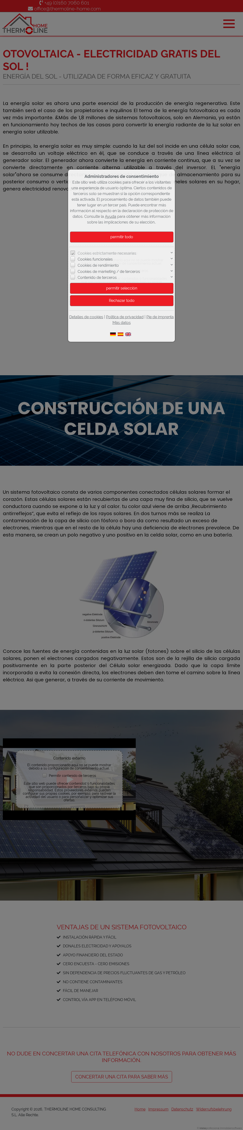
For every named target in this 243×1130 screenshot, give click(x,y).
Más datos (121, 322)
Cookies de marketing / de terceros (109, 271)
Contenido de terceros (97, 277)
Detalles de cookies (86, 317)
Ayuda (110, 216)
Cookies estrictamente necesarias (107, 253)
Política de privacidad (125, 317)
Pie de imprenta (160, 317)
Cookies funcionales (95, 259)
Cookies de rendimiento (98, 265)
